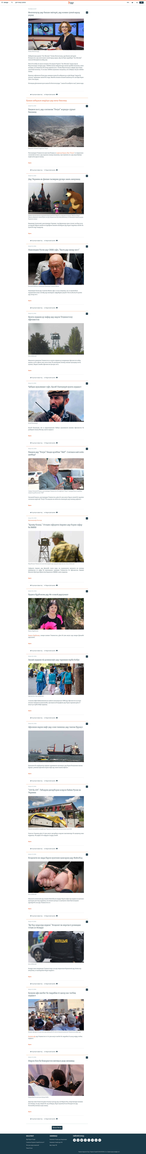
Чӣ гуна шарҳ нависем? (32, 1145)
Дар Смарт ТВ (53, 1145)
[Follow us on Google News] (74, 1140)
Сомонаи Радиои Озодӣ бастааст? (35, 1142)
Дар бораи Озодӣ (30, 1139)
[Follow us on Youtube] (81, 1140)
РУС (128, 2)
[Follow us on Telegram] (92, 1140)
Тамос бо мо (29, 1148)
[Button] (36, 95)
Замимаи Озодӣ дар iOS (56, 1142)
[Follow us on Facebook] (78, 1140)
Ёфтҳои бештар (57, 1127)
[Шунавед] (137, 2)
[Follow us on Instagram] (85, 1140)
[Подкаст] (99, 1140)
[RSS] (96, 1140)
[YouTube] (132, 2)
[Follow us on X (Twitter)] (88, 1140)
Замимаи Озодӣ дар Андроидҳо (58, 1139)
